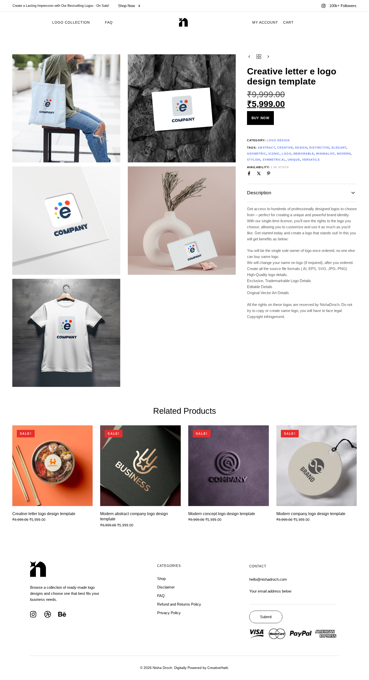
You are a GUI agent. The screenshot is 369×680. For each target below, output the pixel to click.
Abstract (266, 147)
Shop (161, 578)
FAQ (109, 22)
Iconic (274, 153)
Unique (294, 159)
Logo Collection (71, 22)
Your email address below (270, 591)
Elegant (339, 147)
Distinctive (319, 147)
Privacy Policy (169, 613)
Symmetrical (274, 159)
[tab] (302, 193)
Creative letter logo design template (43, 514)
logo (286, 153)
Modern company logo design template (310, 514)
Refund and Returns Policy (179, 604)
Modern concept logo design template (221, 514)
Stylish (254, 159)
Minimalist (325, 153)
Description (259, 192)
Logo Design (278, 140)
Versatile (311, 159)
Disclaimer (166, 587)
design (301, 147)
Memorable (303, 153)
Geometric (256, 153)
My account (265, 22)
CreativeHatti (217, 668)
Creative (285, 147)
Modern (344, 153)
